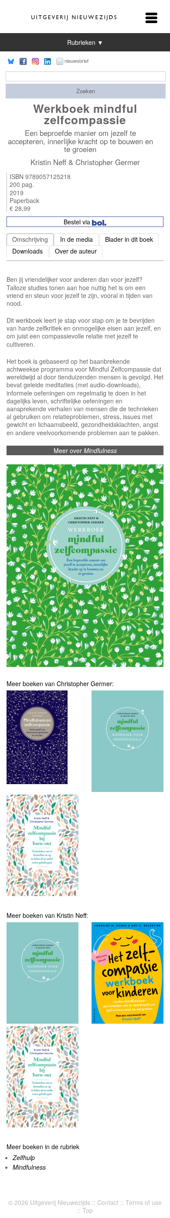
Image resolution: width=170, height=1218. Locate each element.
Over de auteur (76, 251)
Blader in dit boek (129, 239)
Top (87, 1210)
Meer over (85, 450)
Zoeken (85, 91)
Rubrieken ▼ (85, 42)
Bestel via (78, 221)
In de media (76, 239)
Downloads (27, 251)
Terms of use (144, 1202)
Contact (108, 1202)
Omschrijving (30, 239)
